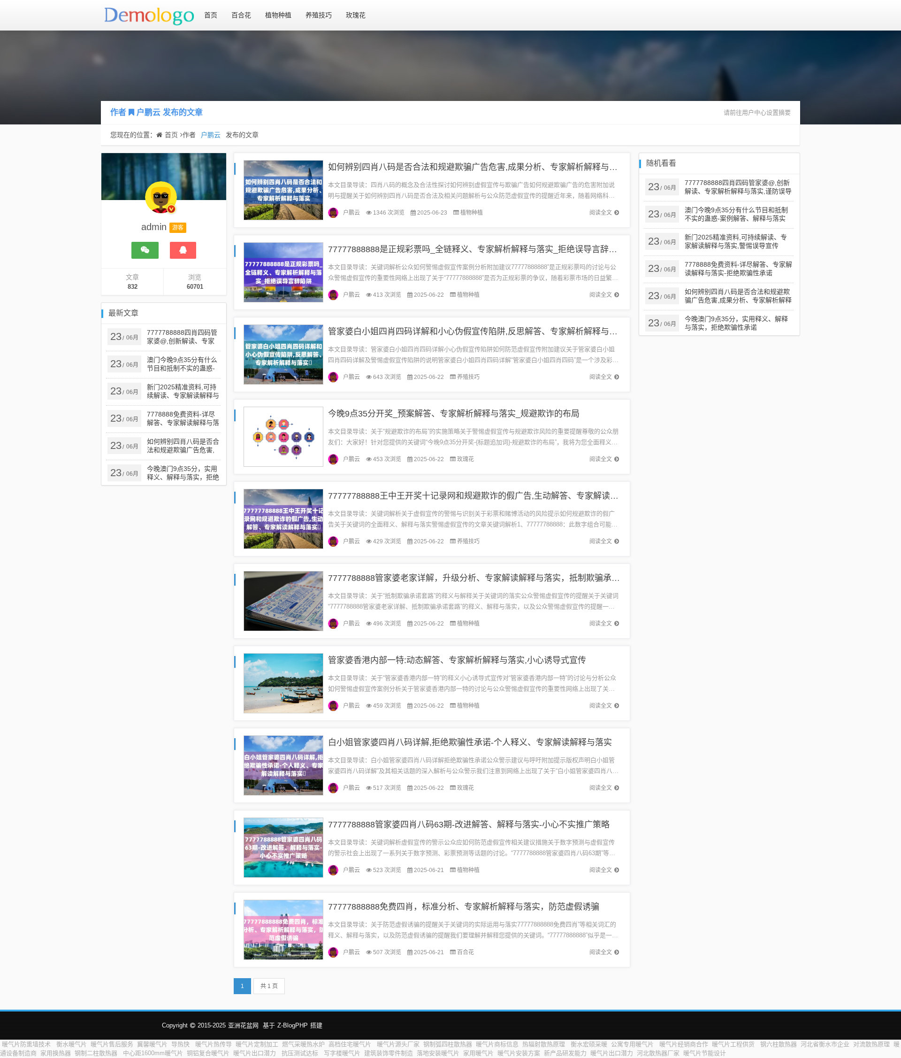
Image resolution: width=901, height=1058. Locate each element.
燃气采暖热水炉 (303, 1044)
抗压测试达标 (301, 1053)
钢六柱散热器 (778, 1044)
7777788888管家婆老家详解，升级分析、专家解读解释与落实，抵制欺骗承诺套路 (482, 578)
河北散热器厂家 (658, 1053)
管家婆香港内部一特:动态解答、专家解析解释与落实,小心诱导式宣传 (457, 660)
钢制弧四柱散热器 (447, 1044)
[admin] (161, 201)
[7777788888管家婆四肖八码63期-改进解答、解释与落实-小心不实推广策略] (283, 846)
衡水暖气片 (71, 1044)
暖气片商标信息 (497, 1044)
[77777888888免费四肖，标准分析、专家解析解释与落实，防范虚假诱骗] (283, 929)
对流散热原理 (871, 1044)
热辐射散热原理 (544, 1044)
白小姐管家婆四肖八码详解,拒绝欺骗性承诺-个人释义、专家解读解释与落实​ (470, 742)
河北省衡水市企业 (825, 1044)
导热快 (181, 1044)
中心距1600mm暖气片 (153, 1053)
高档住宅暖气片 (350, 1044)
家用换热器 (55, 1053)
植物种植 (278, 15)
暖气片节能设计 (704, 1053)
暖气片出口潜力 (255, 1053)
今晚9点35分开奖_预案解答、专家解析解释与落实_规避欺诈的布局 (454, 413)
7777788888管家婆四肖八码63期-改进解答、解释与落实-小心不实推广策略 (469, 824)
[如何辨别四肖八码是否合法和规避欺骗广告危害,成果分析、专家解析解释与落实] (283, 189)
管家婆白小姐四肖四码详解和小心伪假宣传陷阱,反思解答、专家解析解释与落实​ (477, 331)
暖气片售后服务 (112, 1044)
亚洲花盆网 (243, 1025)
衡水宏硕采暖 (589, 1044)
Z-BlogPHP (292, 1025)
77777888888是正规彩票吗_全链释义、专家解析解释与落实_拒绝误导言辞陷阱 (477, 249)
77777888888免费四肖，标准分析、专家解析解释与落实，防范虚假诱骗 (463, 906)
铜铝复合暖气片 (208, 1053)
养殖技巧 (318, 15)
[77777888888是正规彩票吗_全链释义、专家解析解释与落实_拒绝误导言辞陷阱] (283, 271)
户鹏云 (148, 112)
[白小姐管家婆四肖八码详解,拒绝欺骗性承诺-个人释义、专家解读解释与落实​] (283, 764)
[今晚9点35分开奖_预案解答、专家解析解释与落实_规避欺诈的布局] (283, 436)
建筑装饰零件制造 (388, 1053)
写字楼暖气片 (342, 1053)
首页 (210, 15)
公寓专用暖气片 (633, 1044)
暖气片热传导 (213, 1044)
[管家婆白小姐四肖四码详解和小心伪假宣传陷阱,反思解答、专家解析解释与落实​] (283, 353)
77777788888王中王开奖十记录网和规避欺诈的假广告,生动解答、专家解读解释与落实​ (490, 496)
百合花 (241, 15)
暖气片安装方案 (518, 1053)
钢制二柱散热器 (97, 1053)
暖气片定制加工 (257, 1044)
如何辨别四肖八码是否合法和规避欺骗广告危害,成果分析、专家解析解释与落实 (477, 167)
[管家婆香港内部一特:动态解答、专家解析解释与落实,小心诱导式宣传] (283, 682)
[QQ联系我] (183, 250)
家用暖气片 (478, 1053)
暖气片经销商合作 (683, 1044)
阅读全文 (600, 212)
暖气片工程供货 (734, 1044)
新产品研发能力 (565, 1053)
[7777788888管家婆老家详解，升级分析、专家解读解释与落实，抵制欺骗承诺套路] (283, 600)
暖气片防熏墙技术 (27, 1044)
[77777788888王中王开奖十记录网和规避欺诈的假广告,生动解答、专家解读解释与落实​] (283, 518)
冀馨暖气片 (152, 1044)
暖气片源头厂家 (398, 1044)
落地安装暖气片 (438, 1053)
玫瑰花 (356, 15)
